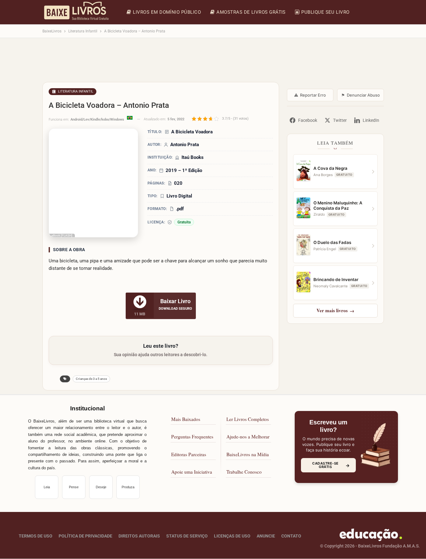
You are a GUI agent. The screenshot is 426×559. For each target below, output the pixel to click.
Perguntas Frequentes (192, 437)
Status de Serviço (187, 536)
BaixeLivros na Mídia (247, 454)
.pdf (180, 209)
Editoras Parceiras (188, 454)
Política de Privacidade (85, 536)
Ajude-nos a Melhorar (247, 437)
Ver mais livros (335, 310)
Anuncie (266, 536)
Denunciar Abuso (360, 95)
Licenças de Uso (232, 536)
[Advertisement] (213, 63)
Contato (291, 536)
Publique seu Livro (325, 12)
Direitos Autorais (139, 536)
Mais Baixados (185, 419)
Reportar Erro (310, 95)
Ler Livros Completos (247, 419)
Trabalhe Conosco (244, 472)
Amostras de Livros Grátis (251, 12)
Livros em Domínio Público (167, 12)
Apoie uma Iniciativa (191, 472)
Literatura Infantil (75, 91)
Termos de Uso (35, 536)
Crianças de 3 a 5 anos (91, 378)
